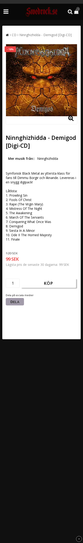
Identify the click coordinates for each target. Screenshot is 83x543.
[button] (77, 12)
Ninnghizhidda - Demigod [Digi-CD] (45, 35)
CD (14, 35)
